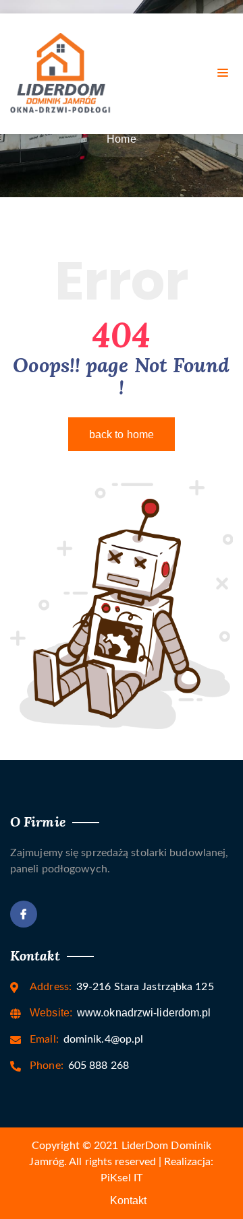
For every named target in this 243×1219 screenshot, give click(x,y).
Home (121, 139)
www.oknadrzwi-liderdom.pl (120, 1012)
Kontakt (128, 1200)
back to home (121, 434)
